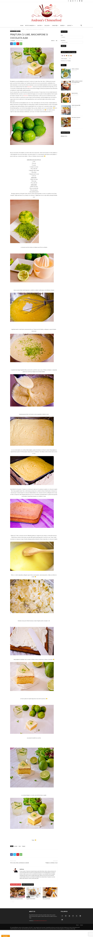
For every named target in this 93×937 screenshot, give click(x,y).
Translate (69, 60)
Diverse (62, 25)
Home (11, 29)
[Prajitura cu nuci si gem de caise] (17, 892)
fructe (20, 846)
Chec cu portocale (46, 898)
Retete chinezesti (29, 25)
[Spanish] (71, 55)
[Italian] (68, 55)
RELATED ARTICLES (15, 884)
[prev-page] (11, 901)
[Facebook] (68, 1)
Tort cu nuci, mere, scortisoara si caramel (19, 862)
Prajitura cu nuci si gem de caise (16, 898)
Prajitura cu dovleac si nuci (52, 862)
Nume (62, 35)
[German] (66, 55)
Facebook (26, 95)
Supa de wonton (75, 93)
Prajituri (23, 29)
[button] (81, 25)
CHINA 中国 (54, 25)
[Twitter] (77, 1)
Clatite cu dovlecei (75, 68)
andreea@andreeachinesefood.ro (40, 920)
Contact (81, 925)
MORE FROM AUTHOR (27, 884)
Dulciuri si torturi (17, 29)
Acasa (21, 25)
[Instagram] (71, 1)
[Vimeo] (80, 1)
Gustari (39, 25)
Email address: (63, 40)
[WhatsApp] (21, 43)
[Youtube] (82, 1)
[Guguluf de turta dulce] (33, 892)
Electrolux (29, 86)
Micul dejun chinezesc (76, 117)
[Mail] (73, 1)
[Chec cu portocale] (50, 892)
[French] (64, 55)
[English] (62, 55)
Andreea (13, 40)
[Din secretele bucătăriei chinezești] (46, 13)
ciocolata (15, 846)
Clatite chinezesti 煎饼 (76, 105)
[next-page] (13, 901)
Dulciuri (47, 25)
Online (64, 136)
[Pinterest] (75, 1)
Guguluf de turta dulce (30, 898)
